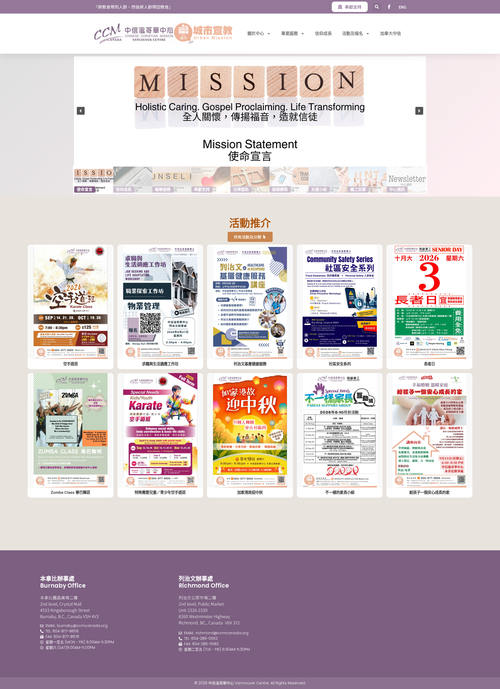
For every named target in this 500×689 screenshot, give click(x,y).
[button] (377, 7)
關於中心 (255, 33)
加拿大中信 (390, 33)
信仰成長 (323, 33)
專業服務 (289, 33)
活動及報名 (352, 33)
